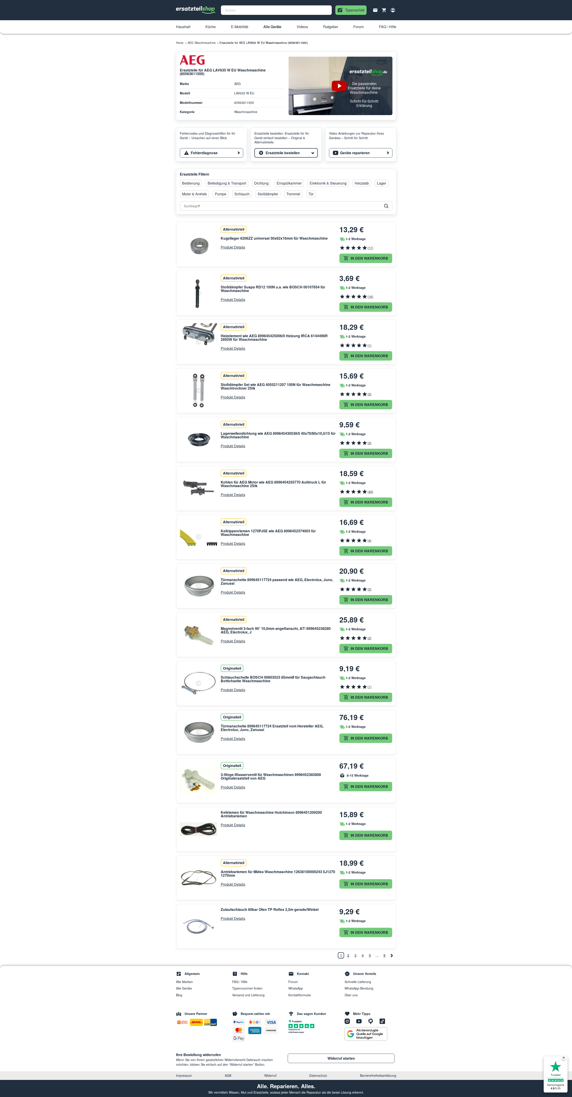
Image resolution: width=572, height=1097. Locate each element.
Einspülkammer (289, 183)
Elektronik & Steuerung (328, 183)
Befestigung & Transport (227, 183)
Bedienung (191, 183)
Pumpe (220, 193)
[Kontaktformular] (375, 9)
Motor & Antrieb (194, 193)
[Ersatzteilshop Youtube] (360, 1021)
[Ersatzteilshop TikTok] (383, 1021)
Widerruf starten (341, 1058)
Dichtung (261, 183)
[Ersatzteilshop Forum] (372, 1021)
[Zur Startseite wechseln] (196, 10)
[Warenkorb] (384, 10)
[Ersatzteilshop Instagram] (349, 1021)
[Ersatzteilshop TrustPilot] (296, 1021)
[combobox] (276, 10)
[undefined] (391, 955)
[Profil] (392, 10)
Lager (381, 183)
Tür (311, 193)
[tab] (211, 153)
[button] (183, 27)
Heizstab (362, 183)
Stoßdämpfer (268, 193)
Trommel (293, 193)
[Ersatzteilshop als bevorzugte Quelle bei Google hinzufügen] (366, 1034)
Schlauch (241, 193)
